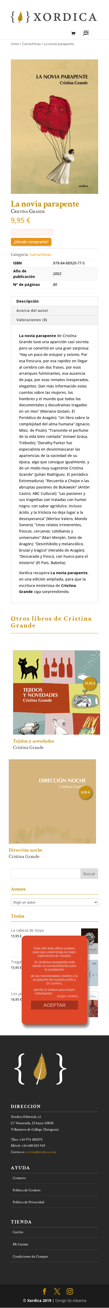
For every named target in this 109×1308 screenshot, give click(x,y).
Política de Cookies (26, 1190)
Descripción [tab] (27, 301)
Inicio (15, 43)
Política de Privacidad (28, 1202)
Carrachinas (31, 43)
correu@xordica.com (41, 1152)
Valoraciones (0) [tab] (31, 319)
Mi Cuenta (20, 1244)
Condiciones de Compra (30, 1256)
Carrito (18, 1232)
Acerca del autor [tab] (32, 310)
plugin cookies (67, 996)
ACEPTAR (54, 1005)
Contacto (19, 1178)
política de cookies (61, 981)
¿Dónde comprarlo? (30, 241)
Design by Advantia (70, 1300)
